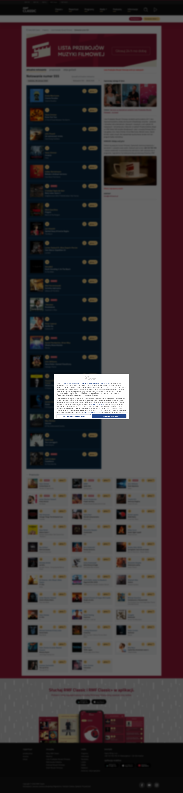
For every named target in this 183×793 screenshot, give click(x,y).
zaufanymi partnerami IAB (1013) (73, 383)
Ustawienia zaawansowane (74, 416)
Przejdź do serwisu (109, 416)
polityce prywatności (97, 404)
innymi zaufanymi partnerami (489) (97, 383)
